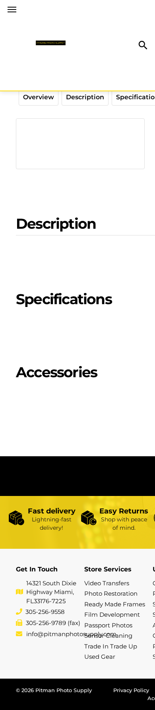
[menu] (12, 9)
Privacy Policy (131, 690)
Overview (38, 97)
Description (85, 97)
